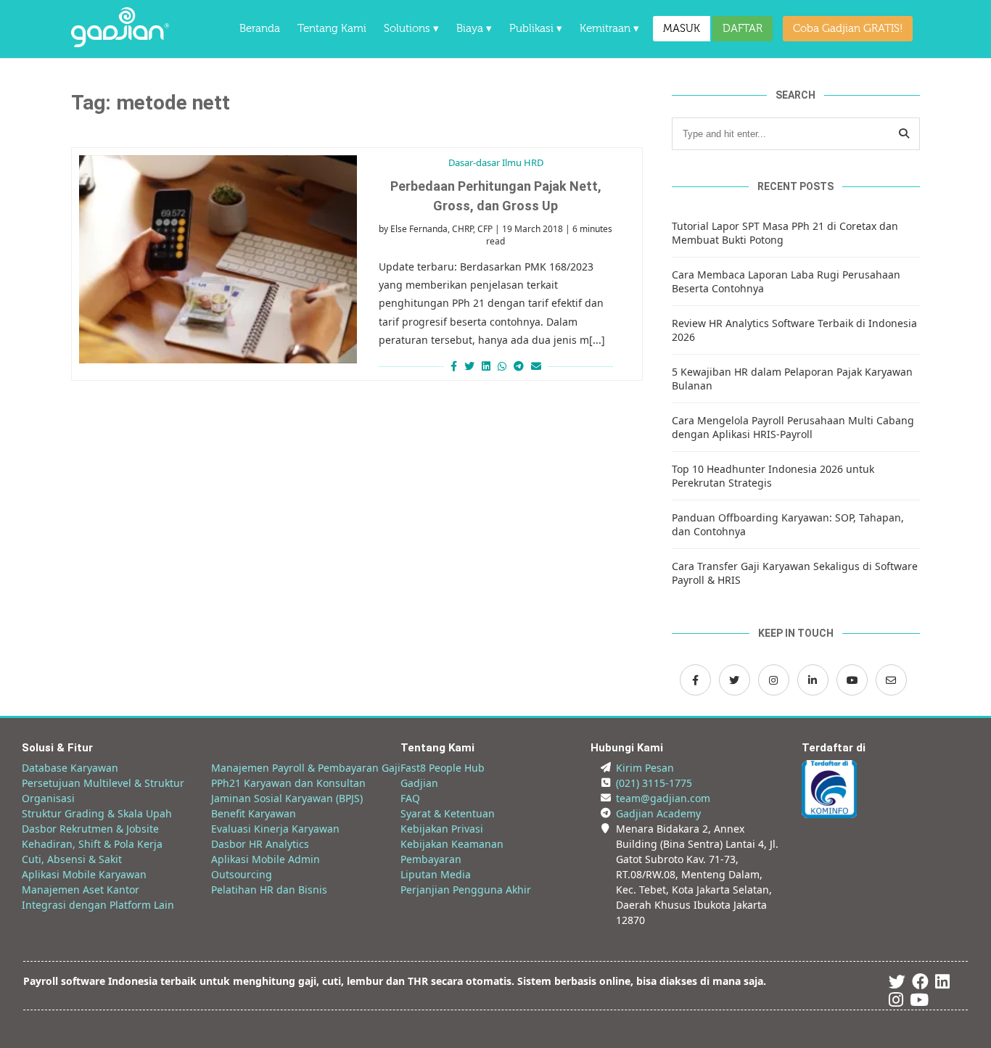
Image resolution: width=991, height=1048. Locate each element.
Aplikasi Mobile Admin (265, 859)
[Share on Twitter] (469, 365)
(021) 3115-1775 (654, 783)
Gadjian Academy (658, 813)
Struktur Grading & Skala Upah (97, 813)
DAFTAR (742, 28)
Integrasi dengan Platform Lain (98, 905)
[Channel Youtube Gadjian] (852, 680)
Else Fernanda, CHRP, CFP (441, 229)
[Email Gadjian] (891, 680)
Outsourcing (241, 874)
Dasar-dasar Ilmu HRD (495, 162)
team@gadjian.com (663, 798)
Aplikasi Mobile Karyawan (84, 874)
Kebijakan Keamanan (451, 844)
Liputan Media (435, 874)
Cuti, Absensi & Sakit (72, 859)
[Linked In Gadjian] (942, 984)
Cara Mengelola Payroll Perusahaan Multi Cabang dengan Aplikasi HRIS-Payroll (793, 427)
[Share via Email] (537, 365)
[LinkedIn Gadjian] (812, 680)
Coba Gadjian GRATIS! (847, 28)
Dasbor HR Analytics (260, 844)
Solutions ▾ (411, 28)
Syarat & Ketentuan (447, 813)
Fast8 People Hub (442, 768)
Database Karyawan (70, 768)
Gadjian (419, 783)
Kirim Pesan (645, 768)
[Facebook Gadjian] (695, 680)
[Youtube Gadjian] (919, 1002)
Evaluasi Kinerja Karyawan (275, 828)
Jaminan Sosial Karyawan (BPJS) (287, 798)
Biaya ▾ (474, 28)
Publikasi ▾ (535, 28)
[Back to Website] (120, 43)
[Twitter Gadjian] (734, 680)
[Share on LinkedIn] (486, 365)
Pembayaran (430, 859)
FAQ (410, 798)
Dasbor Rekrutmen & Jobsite (90, 828)
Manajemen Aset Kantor (80, 889)
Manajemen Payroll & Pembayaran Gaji (305, 768)
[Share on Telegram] (518, 365)
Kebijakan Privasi (441, 828)
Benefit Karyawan (253, 813)
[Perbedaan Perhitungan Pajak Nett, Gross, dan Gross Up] (218, 259)
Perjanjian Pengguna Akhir (465, 889)
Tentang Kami (331, 28)
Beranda (259, 28)
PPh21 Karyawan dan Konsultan (288, 783)
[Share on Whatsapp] (502, 365)
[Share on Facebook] (452, 365)
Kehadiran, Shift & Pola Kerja (92, 844)
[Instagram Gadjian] (773, 680)
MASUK (681, 28)
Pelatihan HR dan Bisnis (269, 889)
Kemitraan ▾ (609, 28)
